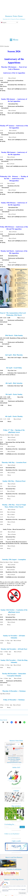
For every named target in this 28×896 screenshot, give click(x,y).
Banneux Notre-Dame (14, 16)
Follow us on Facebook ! (12, 834)
